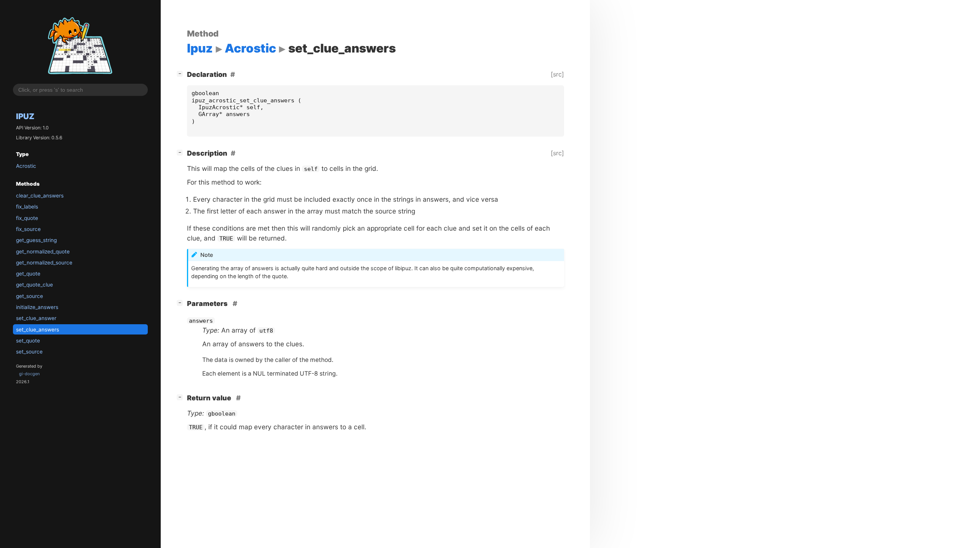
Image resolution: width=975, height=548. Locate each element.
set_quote (28, 341)
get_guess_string (36, 240)
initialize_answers (37, 307)
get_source (29, 296)
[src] (557, 74)
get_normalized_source (44, 263)
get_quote (28, 274)
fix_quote (27, 218)
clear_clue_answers (40, 196)
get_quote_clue (34, 285)
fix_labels (27, 207)
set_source (29, 352)
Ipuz (25, 116)
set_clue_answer (36, 318)
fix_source (28, 229)
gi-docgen (29, 373)
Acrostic (26, 166)
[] (181, 73)
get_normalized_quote (43, 252)
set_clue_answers (37, 330)
